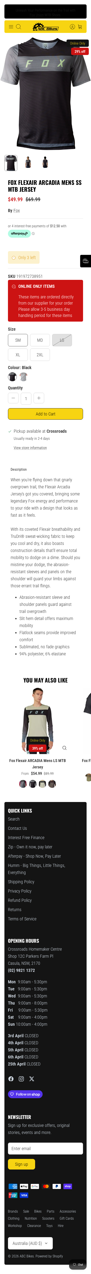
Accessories (68, 1211)
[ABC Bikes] (45, 27)
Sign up (21, 1164)
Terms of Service (22, 918)
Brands (13, 1211)
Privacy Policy (19, 891)
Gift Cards (67, 1218)
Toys (49, 1226)
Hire (60, 1226)
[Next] (79, 11)
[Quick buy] (64, 748)
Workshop (15, 1226)
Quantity (15, 388)
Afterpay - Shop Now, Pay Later (34, 856)
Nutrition (31, 1218)
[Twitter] (32, 1079)
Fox (16, 210)
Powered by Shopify (49, 1256)
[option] (45, 94)
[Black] (12, 376)
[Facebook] (11, 1079)
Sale (26, 1211)
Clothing (13, 1218)
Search (14, 819)
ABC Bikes (27, 1256)
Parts (50, 1211)
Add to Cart (45, 414)
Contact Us (17, 828)
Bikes (38, 1211)
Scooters (48, 1218)
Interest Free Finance (26, 837)
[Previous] (11, 11)
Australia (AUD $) (27, 1243)
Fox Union (37, 13)
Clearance (34, 1226)
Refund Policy (20, 900)
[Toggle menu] (11, 27)
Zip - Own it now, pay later (30, 846)
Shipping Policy (21, 881)
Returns (14, 909)
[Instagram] (21, 1079)
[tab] (18, 469)
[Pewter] (23, 376)
